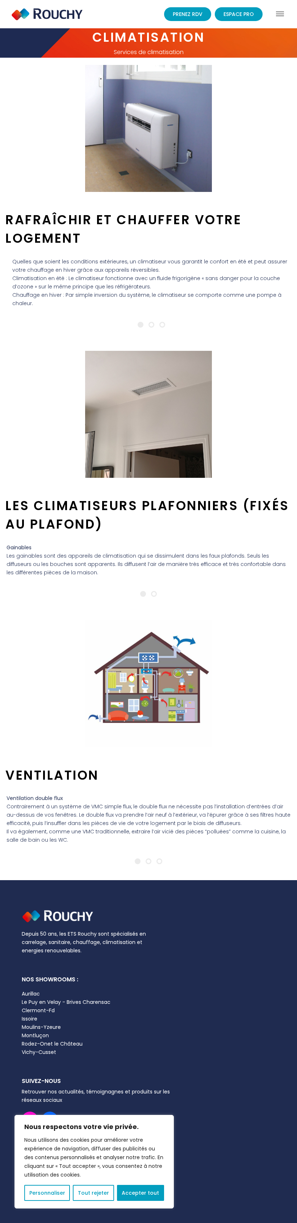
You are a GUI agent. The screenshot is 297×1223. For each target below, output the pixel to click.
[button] (279, 13)
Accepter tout (140, 1193)
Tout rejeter (93, 1193)
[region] (94, 1161)
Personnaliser (47, 1193)
